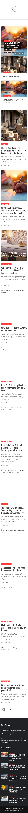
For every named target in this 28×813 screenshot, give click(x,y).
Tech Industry (5, 681)
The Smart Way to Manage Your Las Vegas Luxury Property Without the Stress (13, 510)
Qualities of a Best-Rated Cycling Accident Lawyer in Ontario (18, 799)
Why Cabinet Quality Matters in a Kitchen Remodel (14, 329)
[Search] (23, 22)
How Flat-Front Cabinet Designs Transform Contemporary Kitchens (11, 447)
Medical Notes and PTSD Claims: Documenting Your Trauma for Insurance (17, 778)
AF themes (19, 810)
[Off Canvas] (4, 22)
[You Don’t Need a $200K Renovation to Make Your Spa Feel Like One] (14, 245)
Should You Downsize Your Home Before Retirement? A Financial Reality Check (12, 75)
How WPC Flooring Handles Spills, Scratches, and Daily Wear (13, 387)
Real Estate (6, 71)
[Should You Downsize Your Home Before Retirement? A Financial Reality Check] (14, 64)
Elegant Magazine (10, 810)
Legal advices (8, 40)
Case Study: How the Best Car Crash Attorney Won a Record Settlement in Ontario (17, 767)
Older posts (12, 710)
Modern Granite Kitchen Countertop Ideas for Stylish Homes (13, 627)
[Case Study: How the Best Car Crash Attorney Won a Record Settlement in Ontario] (4, 765)
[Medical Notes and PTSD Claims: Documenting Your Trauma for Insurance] (4, 776)
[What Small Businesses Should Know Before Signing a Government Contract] (14, 89)
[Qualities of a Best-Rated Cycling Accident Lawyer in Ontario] (4, 798)
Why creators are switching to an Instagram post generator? (13, 687)
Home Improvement (6, 264)
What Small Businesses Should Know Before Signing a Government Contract (13, 46)
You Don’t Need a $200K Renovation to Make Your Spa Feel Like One (12, 270)
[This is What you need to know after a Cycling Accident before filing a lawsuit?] (4, 787)
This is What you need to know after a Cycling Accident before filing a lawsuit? (17, 789)
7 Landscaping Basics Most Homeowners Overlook (13, 569)
